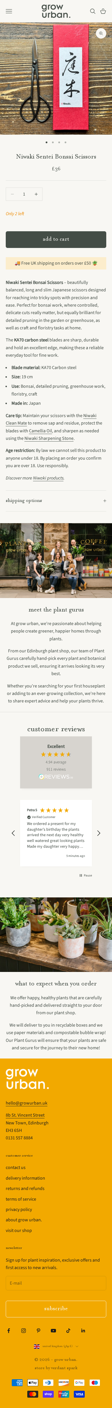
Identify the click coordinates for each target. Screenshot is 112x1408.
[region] (56, 833)
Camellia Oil (40, 431)
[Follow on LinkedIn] (83, 1331)
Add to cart (56, 239)
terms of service (21, 1199)
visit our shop (19, 1230)
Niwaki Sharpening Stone (49, 438)
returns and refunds (25, 1188)
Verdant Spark (64, 1368)
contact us (16, 1167)
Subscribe (56, 1309)
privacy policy (19, 1209)
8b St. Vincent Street (25, 1115)
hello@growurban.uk (26, 1103)
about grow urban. (24, 1220)
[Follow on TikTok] (68, 1331)
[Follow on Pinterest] (38, 1331)
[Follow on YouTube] (53, 1331)
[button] (13, 833)
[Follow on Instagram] (23, 1331)
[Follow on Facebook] (8, 1331)
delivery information (25, 1178)
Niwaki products (48, 478)
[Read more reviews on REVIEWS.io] (56, 778)
